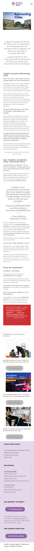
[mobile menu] (31, 3)
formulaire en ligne (19, 518)
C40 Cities (18, 121)
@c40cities (15, 197)
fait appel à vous (10, 101)
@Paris (15, 312)
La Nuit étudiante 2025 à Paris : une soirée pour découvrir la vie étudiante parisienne (16, 395)
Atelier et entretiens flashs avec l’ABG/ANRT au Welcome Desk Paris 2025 (17, 429)
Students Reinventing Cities (22, 152)
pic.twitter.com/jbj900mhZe (18, 211)
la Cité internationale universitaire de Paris (14, 223)
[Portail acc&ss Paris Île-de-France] (17, 3)
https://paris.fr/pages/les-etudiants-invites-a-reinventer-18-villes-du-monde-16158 (16, 321)
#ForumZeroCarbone (20, 207)
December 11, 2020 (18, 219)
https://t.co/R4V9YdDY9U (17, 206)
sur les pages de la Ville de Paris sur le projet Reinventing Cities (15, 301)
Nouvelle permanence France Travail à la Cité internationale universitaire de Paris (16, 361)
